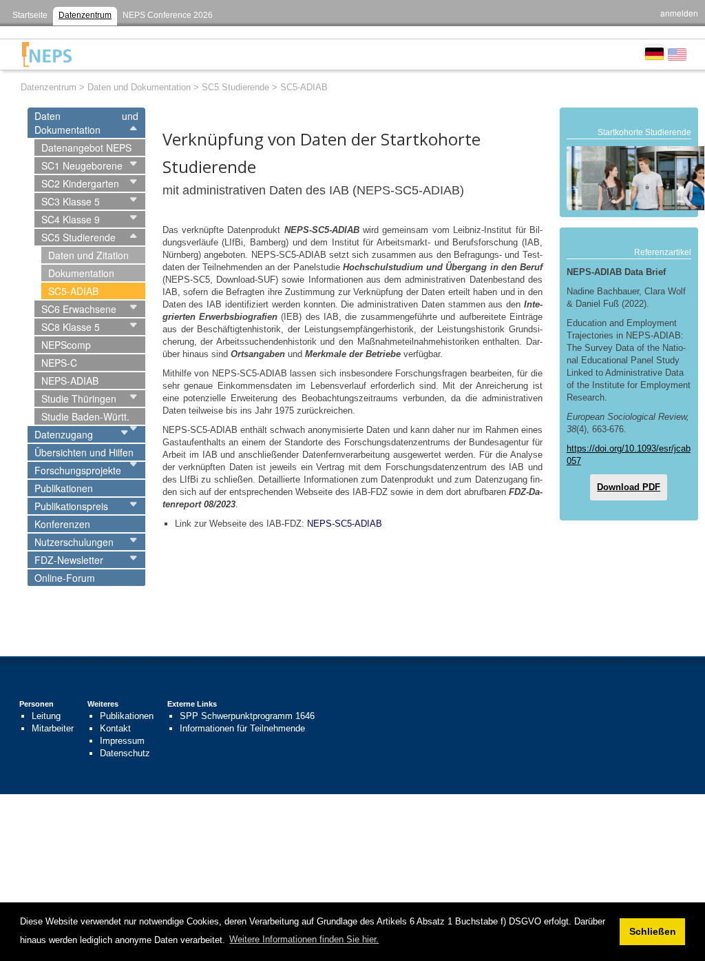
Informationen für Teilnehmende (242, 728)
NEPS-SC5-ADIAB (344, 523)
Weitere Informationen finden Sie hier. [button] (304, 939)
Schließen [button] (652, 931)
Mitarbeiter (53, 728)
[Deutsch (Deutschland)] (654, 52)
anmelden (679, 13)
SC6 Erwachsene (78, 309)
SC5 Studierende (78, 237)
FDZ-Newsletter (68, 560)
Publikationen (63, 488)
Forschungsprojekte (77, 470)
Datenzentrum (85, 15)
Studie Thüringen (78, 398)
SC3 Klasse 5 (70, 201)
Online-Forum (64, 578)
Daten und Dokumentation (86, 122)
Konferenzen (62, 524)
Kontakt (115, 728)
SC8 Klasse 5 (70, 327)
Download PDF (628, 487)
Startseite (30, 15)
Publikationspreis (71, 506)
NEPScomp (66, 345)
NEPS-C (59, 363)
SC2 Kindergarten (80, 183)
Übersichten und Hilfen (84, 452)
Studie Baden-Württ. (85, 416)
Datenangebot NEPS (86, 147)
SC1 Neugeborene (82, 165)
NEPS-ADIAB (69, 380)
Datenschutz (125, 753)
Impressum (122, 741)
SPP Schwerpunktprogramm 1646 (247, 716)
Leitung (46, 716)
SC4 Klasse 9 (70, 219)
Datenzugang (63, 434)
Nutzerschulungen (74, 542)
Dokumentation (81, 273)
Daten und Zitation (88, 255)
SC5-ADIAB (73, 291)
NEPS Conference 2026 (168, 15)
